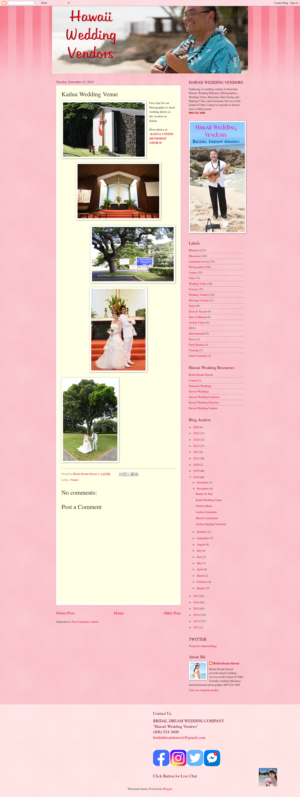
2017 (196, 596)
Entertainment (197, 333)
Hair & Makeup (198, 317)
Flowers (193, 289)
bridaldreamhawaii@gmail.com (179, 737)
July (199, 550)
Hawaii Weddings (199, 391)
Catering (194, 350)
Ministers (194, 250)
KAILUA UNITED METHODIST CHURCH (161, 138)
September (203, 538)
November (203, 488)
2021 (196, 458)
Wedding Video (198, 284)
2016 (196, 602)
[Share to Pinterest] (136, 474)
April (200, 569)
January (201, 588)
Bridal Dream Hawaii (201, 375)
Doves (192, 339)
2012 (196, 627)
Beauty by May (204, 494)
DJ (190, 328)
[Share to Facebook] (133, 474)
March (201, 576)
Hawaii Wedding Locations (204, 397)
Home (119, 612)
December (203, 482)
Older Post (172, 612)
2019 (196, 471)
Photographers (197, 267)
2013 (196, 621)
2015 (196, 608)
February (202, 582)
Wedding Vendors (199, 295)
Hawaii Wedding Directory (204, 402)
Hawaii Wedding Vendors (203, 408)
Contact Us (195, 380)
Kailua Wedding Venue (209, 500)
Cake (191, 278)
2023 (196, 446)
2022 (196, 452)
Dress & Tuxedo (198, 311)
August (201, 544)
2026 (196, 427)
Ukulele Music (204, 506)
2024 (196, 439)
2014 (196, 615)
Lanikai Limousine (206, 512)
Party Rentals (196, 345)
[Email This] (121, 474)
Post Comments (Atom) (85, 622)
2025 (196, 433)
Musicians (194, 256)
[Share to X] (129, 474)
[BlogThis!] (125, 474)
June (199, 557)
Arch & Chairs (197, 322)
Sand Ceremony (198, 356)
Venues (74, 480)
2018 (196, 477)
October (202, 532)
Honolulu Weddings (200, 386)
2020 (196, 465)
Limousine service (199, 261)
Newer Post (65, 612)
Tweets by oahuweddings (203, 646)
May (199, 563)
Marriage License (198, 300)
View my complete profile (203, 690)
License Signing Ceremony (211, 524)
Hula (191, 306)
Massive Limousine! (207, 518)
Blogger (167, 789)
